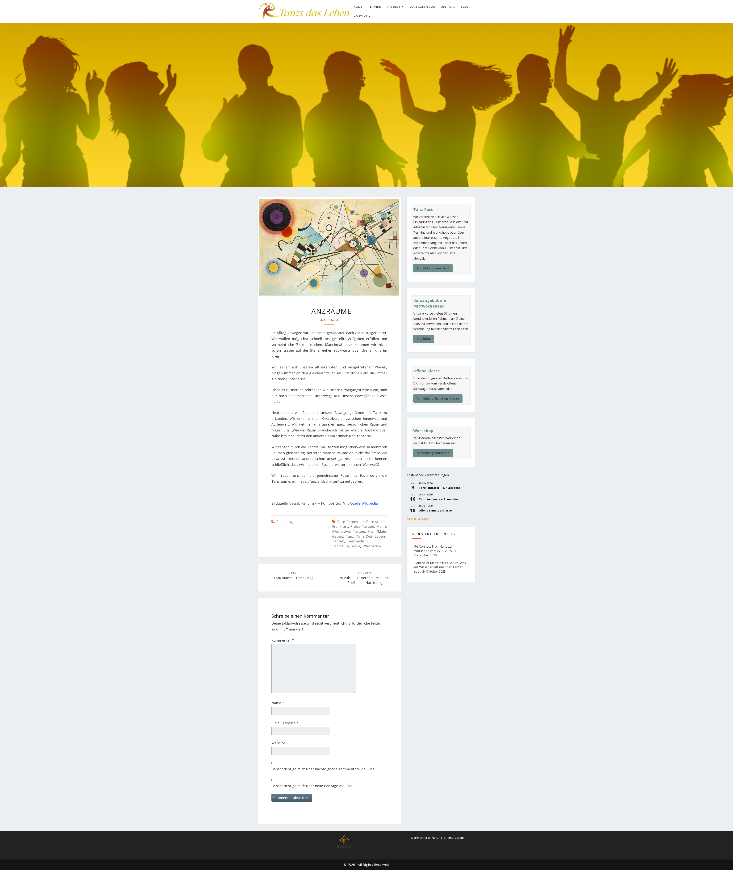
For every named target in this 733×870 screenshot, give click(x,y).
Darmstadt (375, 521)
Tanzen (338, 541)
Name (277, 703)
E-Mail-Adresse (284, 723)
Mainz (381, 526)
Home (358, 6)
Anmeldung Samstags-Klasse (438, 398)
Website (278, 743)
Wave (355, 546)
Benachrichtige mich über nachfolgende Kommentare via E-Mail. (324, 769)
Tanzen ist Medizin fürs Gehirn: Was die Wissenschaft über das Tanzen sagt (440, 567)
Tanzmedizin (357, 541)
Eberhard (331, 320)
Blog (464, 6)
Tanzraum (340, 546)
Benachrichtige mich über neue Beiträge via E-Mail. (313, 785)
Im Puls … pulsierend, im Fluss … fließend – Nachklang (365, 578)
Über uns (448, 6)
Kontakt (360, 16)
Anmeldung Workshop (433, 453)
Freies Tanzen (362, 526)
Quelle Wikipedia (364, 503)
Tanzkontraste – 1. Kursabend (439, 488)
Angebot (393, 6)
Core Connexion (422, 6)
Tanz (350, 536)
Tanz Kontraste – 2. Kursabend (440, 499)
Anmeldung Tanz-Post (433, 268)
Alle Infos (424, 339)
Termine (374, 6)
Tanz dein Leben (370, 536)
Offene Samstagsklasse (435, 510)
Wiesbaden (372, 546)
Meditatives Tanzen (348, 531)
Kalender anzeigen (418, 518)
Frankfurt (340, 526)
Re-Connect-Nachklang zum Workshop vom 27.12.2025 (434, 548)
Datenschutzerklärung (426, 837)
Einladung (285, 521)
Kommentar (282, 640)
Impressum (456, 837)
